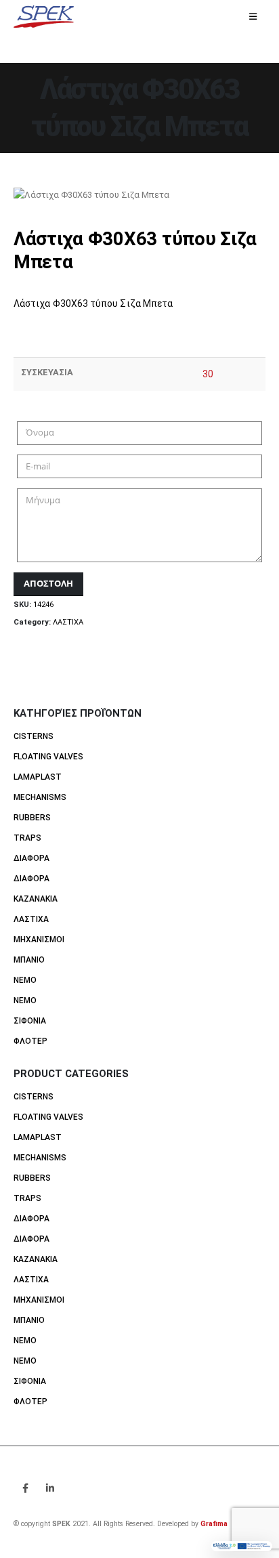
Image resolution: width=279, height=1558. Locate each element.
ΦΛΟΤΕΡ (30, 1041)
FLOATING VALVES (48, 756)
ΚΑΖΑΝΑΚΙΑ (36, 899)
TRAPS (27, 838)
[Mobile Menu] (252, 16)
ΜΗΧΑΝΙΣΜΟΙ (39, 939)
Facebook (25, 1488)
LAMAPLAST (38, 777)
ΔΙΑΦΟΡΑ (31, 858)
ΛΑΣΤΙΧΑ (68, 622)
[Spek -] (47, 17)
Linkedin (50, 1488)
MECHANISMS (40, 797)
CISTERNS (33, 736)
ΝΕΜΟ (25, 980)
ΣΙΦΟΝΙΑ (30, 1021)
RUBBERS (32, 817)
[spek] (241, 1546)
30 (207, 374)
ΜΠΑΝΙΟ (29, 960)
